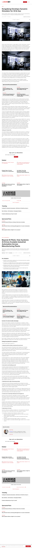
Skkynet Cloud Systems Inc (21, 487)
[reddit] (17, 19)
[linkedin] (14, 19)
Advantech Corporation (5, 487)
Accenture (10, 252)
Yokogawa (18, 200)
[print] (29, 19)
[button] (2, 2)
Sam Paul (3, 252)
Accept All (28, 546)
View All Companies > (16, 202)
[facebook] (13, 19)
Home (2, 6)
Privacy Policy (3, 546)
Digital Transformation (5, 237)
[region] (16, 546)
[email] (18, 19)
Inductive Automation (5, 200)
